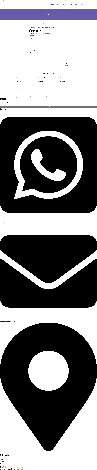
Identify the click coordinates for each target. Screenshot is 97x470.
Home (52, 4)
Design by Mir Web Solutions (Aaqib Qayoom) (13, 469)
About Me (58, 4)
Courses (71, 4)
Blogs (82, 4)
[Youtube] (4, 99)
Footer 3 (62, 81)
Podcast (76, 4)
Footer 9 (40, 81)
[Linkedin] (1, 99)
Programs (64, 4)
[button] (64, 4)
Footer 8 (19, 81)
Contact (87, 4)
